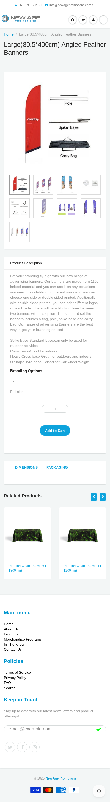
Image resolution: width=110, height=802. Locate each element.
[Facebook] (22, 747)
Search (9, 688)
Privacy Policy (15, 678)
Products (11, 634)
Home (9, 34)
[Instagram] (34, 747)
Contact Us (13, 649)
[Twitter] (10, 747)
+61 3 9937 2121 (30, 5)
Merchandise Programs (23, 639)
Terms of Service (17, 672)
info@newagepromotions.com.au (72, 5)
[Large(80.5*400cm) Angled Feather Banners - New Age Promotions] (55, 124)
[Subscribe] (99, 729)
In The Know (14, 644)
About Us (11, 629)
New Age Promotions (61, 778)
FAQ (7, 683)
